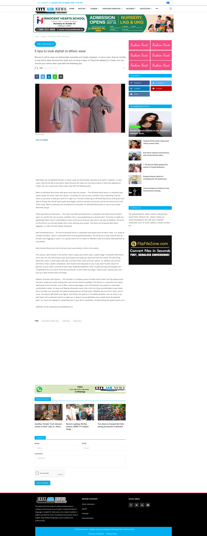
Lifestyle (43, 36)
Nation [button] (81, 8)
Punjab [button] (94, 8)
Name (37, 443)
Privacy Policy (111, 534)
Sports (84, 509)
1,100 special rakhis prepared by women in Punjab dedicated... (155, 166)
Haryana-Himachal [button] (112, 8)
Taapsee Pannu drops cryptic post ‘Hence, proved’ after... (156, 142)
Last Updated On (59, 3)
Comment (39, 454)
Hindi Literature (88, 504)
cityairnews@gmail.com (138, 220)
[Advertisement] (80, 161)
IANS (41, 68)
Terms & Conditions (96, 534)
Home (71, 8)
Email (84, 443)
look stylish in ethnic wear (50, 321)
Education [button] (145, 8)
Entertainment (88, 518)
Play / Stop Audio (44, 44)
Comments (40, 438)
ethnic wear (77, 321)
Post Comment (42, 483)
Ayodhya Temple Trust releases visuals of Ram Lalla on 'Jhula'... (48, 425)
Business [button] (130, 8)
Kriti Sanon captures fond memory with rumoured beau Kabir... (156, 154)
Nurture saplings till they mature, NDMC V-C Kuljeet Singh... (77, 426)
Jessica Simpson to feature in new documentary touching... (156, 189)
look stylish (66, 321)
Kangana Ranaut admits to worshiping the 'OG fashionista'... (155, 177)
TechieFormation (128, 529)
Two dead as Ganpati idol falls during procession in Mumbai (111, 425)
